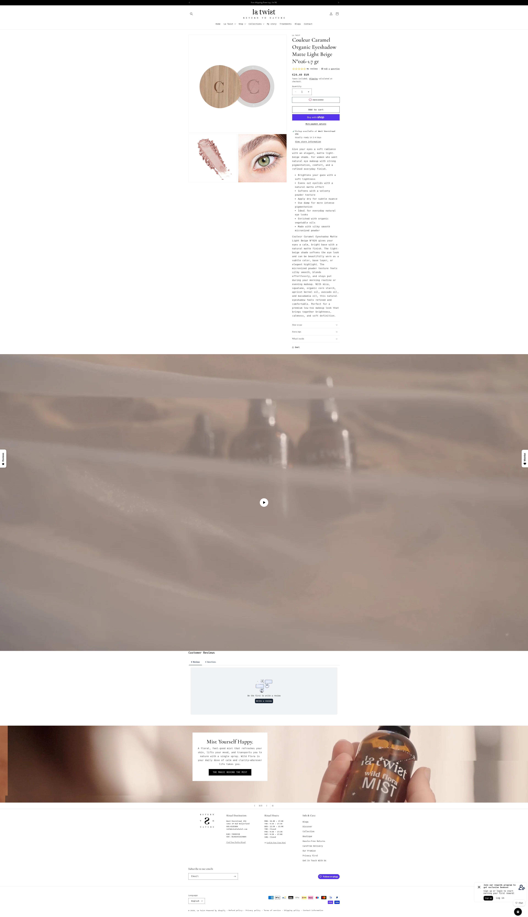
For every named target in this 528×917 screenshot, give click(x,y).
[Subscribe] (235, 876)
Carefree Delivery (313, 846)
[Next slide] (267, 806)
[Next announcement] (339, 2)
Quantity (296, 86)
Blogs (306, 822)
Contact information (313, 910)
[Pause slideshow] (273, 806)
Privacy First (310, 856)
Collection (308, 831)
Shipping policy (292, 910)
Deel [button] (297, 347)
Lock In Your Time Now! (276, 842)
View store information (308, 142)
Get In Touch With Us (314, 860)
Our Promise (309, 851)
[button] (191, 14)
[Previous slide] (254, 806)
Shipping (313, 79)
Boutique (307, 836)
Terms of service (272, 910)
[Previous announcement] (189, 2)
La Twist (201, 911)
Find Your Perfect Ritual (235, 842)
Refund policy (235, 910)
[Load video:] (264, 502)
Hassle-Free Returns (314, 841)
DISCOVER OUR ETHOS (187, 768)
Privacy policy (253, 910)
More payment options (316, 124)
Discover (307, 827)
